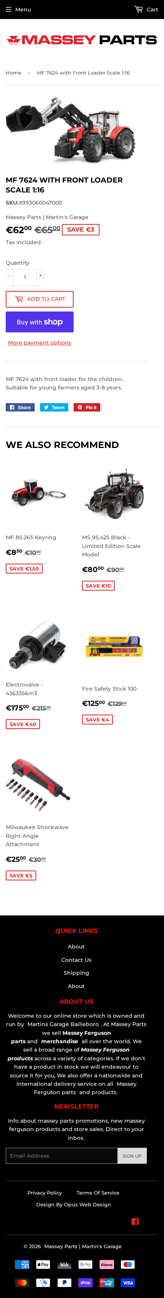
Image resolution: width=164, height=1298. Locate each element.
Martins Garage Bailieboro (63, 1024)
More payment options (39, 342)
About (76, 946)
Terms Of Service (98, 1193)
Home (13, 73)
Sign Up (132, 1156)
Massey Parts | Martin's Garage (83, 1246)
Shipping (76, 972)
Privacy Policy (44, 1193)
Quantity (17, 262)
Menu (23, 9)
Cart (151, 9)
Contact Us (76, 959)
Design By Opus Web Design (73, 1204)
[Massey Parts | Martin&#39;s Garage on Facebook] (135, 1222)
